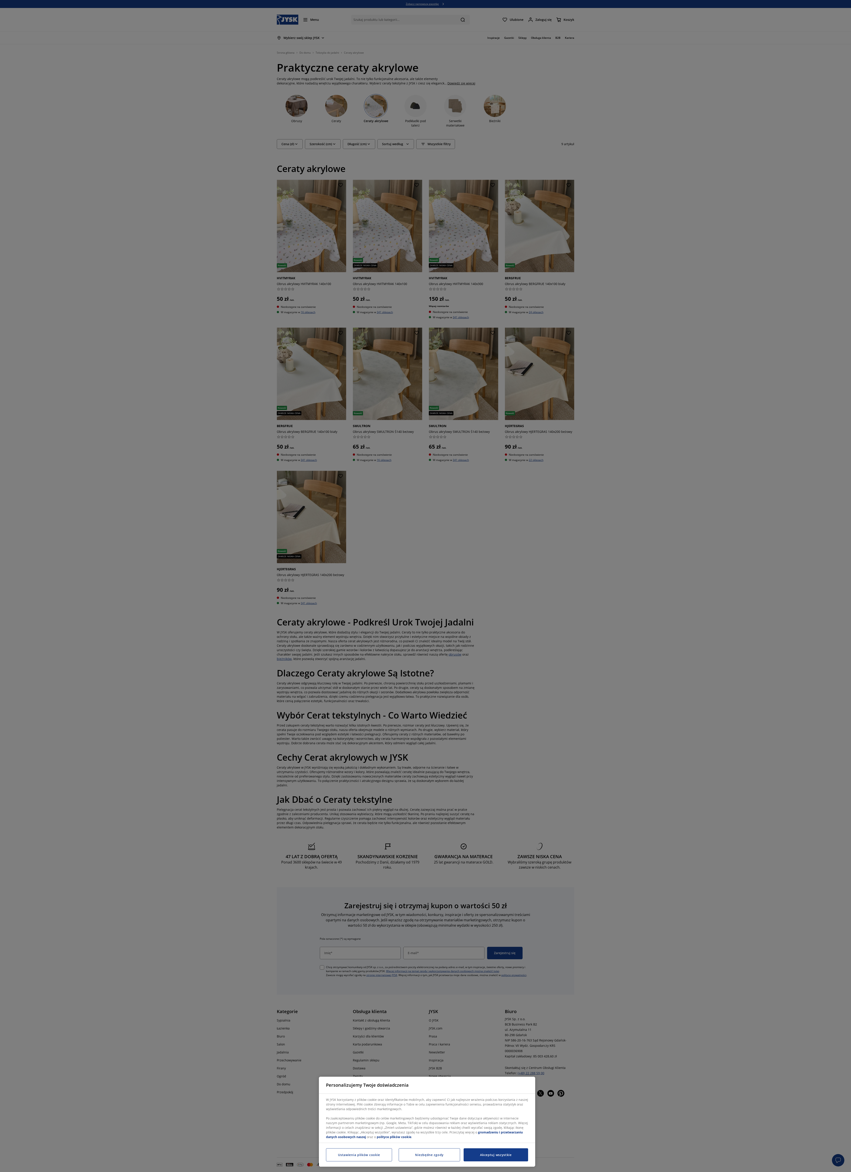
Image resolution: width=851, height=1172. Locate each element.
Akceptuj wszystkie (496, 1155)
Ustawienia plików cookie (359, 1155)
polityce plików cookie (394, 1137)
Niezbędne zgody (429, 1155)
